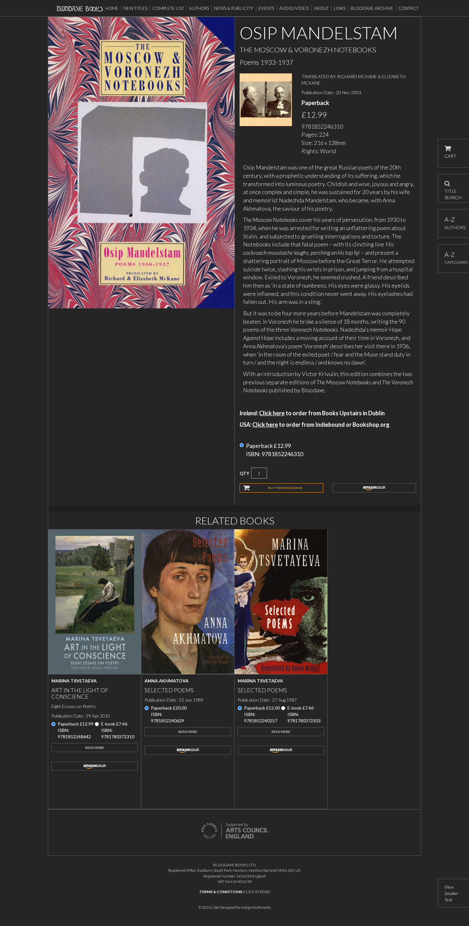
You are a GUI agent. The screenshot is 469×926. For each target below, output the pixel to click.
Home (111, 8)
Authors (199, 8)
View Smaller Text (451, 893)
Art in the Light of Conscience (79, 693)
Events (266, 8)
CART (450, 156)
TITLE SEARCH (452, 192)
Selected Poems (169, 690)
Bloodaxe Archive (372, 8)
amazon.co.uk (374, 487)
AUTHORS (453, 223)
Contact (408, 8)
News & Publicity (233, 8)
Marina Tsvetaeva (74, 680)
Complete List (168, 8)
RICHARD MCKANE (357, 76)
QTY (244, 473)
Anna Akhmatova (167, 680)
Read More (94, 747)
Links (340, 8)
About (321, 8)
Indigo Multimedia (256, 907)
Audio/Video (294, 8)
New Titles (135, 8)
